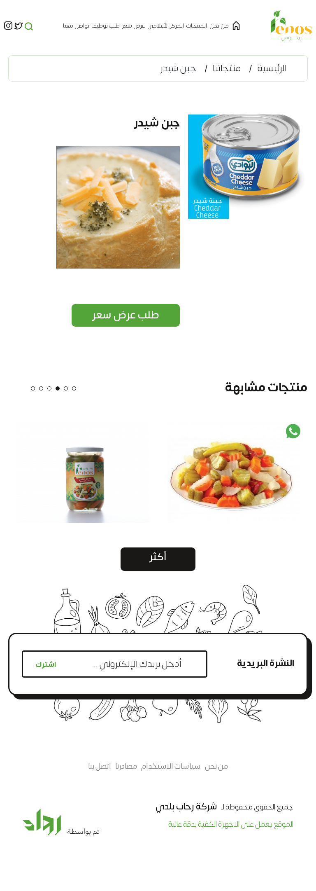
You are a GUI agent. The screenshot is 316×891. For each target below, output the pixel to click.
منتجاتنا (227, 68)
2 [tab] (66, 388)
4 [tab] (49, 388)
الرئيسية (272, 68)
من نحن (219, 25)
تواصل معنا (76, 25)
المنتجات (196, 25)
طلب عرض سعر (125, 315)
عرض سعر (133, 25)
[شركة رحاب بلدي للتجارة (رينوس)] (291, 25)
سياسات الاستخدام (171, 766)
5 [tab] (41, 388)
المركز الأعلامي (165, 25)
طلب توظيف (106, 25)
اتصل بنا (99, 766)
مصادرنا (126, 766)
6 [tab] (33, 388)
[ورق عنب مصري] (205, 472)
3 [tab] (58, 388)
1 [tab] (74, 388)
